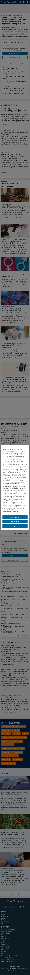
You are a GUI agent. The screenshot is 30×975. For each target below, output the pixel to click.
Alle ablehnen (15, 521)
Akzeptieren (15, 526)
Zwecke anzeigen (15, 517)
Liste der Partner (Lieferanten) (10, 511)
